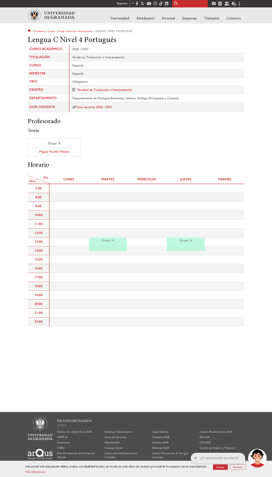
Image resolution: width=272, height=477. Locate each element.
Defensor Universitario (118, 431)
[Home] (51, 15)
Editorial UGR (160, 448)
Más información (36, 471)
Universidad (120, 18)
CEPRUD (62, 437)
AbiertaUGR (112, 442)
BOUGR (205, 437)
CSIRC (61, 448)
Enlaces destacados (74, 421)
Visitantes (211, 18)
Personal (168, 18)
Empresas (189, 18)
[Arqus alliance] (40, 454)
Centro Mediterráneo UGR (216, 431)
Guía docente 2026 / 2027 (94, 107)
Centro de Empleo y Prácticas (217, 448)
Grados (52, 31)
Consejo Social (113, 448)
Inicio (29, 31)
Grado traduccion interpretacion (75, 31)
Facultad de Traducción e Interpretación (104, 90)
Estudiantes (146, 18)
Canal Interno (160, 431)
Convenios (63, 442)
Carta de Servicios (115, 437)
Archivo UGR (160, 442)
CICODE (205, 442)
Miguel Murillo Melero (54, 152)
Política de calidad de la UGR (74, 431)
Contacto (233, 18)
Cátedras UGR (161, 437)
